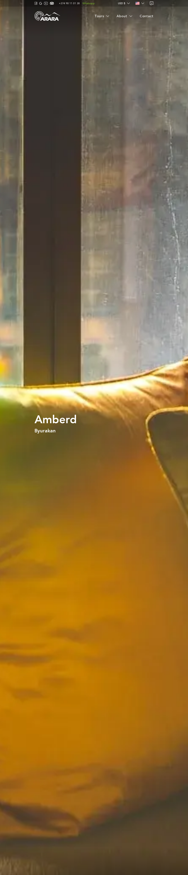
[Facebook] (36, 3)
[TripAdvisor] (52, 3)
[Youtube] (46, 3)
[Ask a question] (151, 3)
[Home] (47, 16)
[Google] (40, 3)
